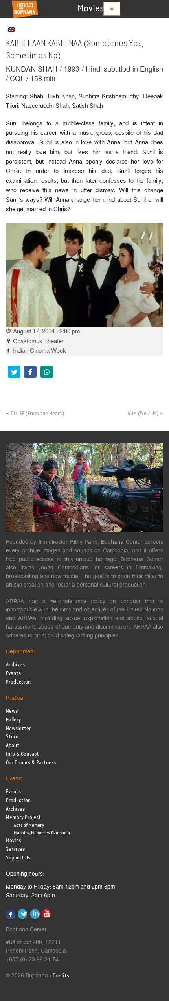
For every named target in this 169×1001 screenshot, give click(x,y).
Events (13, 673)
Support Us (18, 858)
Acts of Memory (29, 825)
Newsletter (18, 728)
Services (15, 849)
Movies (90, 8)
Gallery (13, 720)
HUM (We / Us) (142, 413)
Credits (61, 976)
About (12, 745)
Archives (15, 665)
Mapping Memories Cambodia (42, 833)
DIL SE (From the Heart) (37, 413)
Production (18, 682)
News (12, 711)
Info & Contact (22, 754)
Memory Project (23, 817)
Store (12, 737)
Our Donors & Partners (31, 762)
